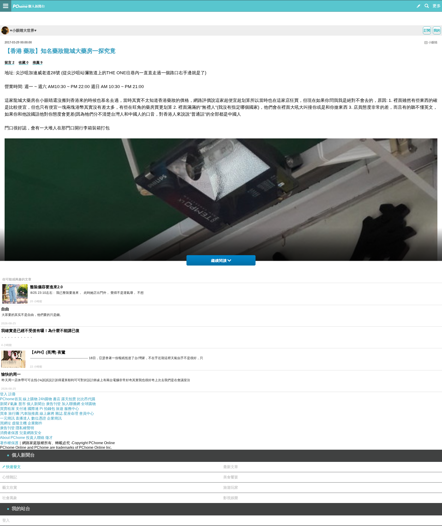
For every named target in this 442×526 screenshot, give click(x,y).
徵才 (49, 438)
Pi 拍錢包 (47, 409)
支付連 (21, 409)
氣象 (13, 404)
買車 (3, 413)
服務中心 (71, 409)
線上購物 (30, 399)
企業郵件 (35, 423)
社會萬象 (9, 498)
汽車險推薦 (29, 413)
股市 (22, 404)
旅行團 (13, 413)
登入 (3, 394)
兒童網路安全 (30, 433)
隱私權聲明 (25, 428)
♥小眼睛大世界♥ (23, 30)
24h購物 (45, 399)
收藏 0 (23, 62)
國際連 (33, 409)
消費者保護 (9, 433)
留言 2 (9, 62)
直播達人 (23, 418)
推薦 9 (37, 62)
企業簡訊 (54, 418)
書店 (56, 399)
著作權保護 (9, 443)
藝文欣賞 (9, 487)
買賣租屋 (7, 409)
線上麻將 (47, 413)
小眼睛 (432, 42)
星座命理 (71, 413)
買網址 (5, 423)
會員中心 (86, 413)
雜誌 (59, 413)
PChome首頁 (11, 399)
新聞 (3, 404)
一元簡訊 (7, 418)
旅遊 (59, 409)
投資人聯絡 (35, 438)
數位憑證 (38, 418)
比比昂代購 (86, 399)
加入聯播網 (71, 404)
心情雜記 (9, 477)
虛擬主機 (19, 423)
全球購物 (88, 404)
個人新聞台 (36, 404)
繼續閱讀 (219, 261)
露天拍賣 (68, 399)
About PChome (12, 438)
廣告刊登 (53, 404)
